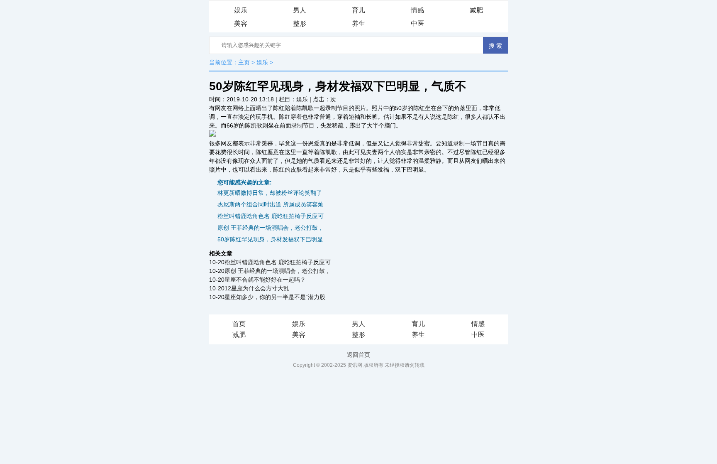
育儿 (358, 10)
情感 (417, 10)
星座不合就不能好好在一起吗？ (265, 279)
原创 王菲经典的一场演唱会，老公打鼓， (270, 227)
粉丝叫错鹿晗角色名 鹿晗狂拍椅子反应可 (270, 216)
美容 (240, 23)
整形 (299, 23)
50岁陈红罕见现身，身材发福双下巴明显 (270, 239)
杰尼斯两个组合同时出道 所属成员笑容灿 (270, 204)
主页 (244, 62)
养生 (358, 23)
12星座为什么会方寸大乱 (256, 288)
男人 (299, 10)
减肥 (476, 10)
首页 (239, 323)
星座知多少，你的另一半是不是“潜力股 (274, 297)
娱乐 (240, 10)
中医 (417, 23)
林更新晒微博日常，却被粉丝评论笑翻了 (269, 192)
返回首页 (358, 354)
